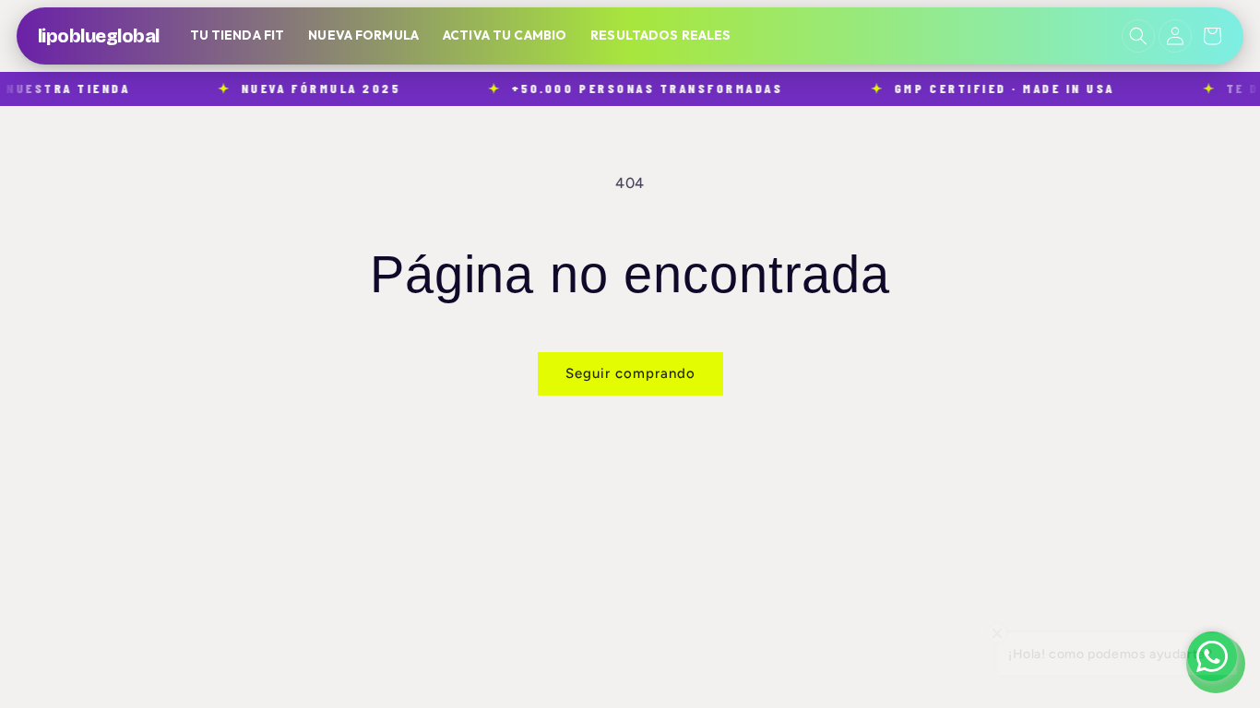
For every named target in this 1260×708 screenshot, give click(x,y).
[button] (1138, 36)
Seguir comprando (630, 373)
